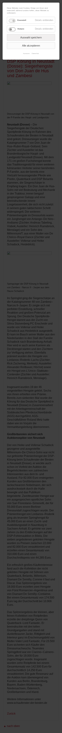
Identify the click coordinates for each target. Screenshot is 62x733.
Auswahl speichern (31, 37)
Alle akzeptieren (31, 45)
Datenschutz (35, 53)
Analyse (20, 29)
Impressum (26, 53)
